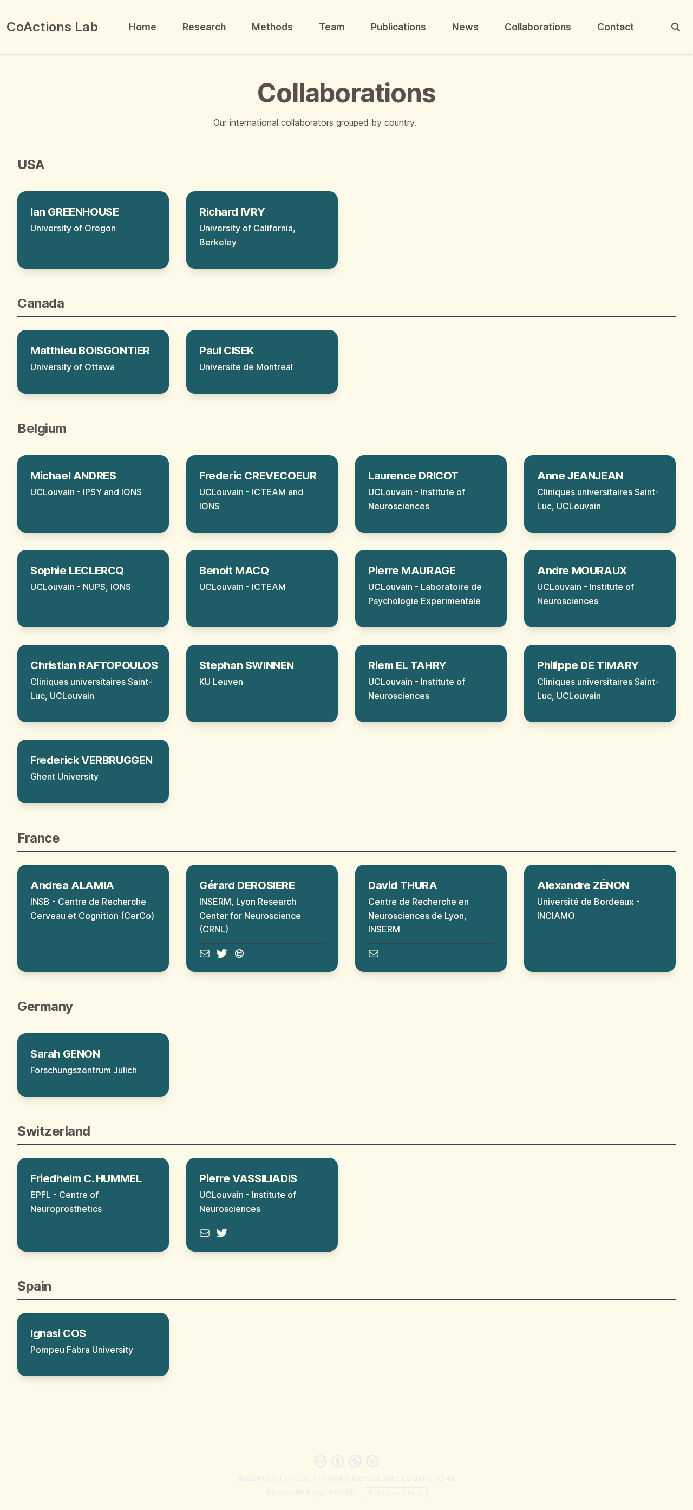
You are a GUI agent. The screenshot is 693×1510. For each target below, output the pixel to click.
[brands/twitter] (222, 953)
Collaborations (538, 27)
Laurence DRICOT (413, 475)
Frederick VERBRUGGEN (91, 760)
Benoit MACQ (234, 570)
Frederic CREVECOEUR (257, 475)
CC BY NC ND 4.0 (429, 1478)
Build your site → (395, 1493)
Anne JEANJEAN (580, 475)
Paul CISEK (226, 350)
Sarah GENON (65, 1053)
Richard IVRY (232, 211)
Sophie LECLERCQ (77, 570)
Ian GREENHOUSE (74, 211)
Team (332, 27)
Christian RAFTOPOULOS (94, 665)
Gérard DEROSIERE (247, 885)
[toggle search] (676, 27)
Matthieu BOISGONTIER (90, 350)
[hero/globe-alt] (239, 953)
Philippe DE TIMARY (588, 665)
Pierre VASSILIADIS (248, 1178)
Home (142, 27)
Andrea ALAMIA (72, 885)
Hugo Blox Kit (330, 1492)
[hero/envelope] (204, 953)
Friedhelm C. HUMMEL (85, 1178)
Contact (615, 27)
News (465, 27)
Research (204, 27)
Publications (398, 27)
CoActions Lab (52, 27)
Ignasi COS (58, 1333)
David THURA (402, 885)
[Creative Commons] (346, 1461)
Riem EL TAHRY (407, 665)
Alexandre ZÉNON (583, 885)
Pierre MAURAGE (411, 570)
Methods (272, 27)
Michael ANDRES (73, 475)
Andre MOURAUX (582, 570)
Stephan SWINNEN (246, 665)
